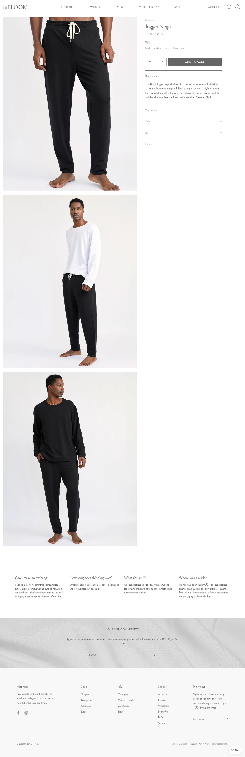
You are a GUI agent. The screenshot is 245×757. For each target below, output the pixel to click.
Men (120, 7)
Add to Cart (194, 61)
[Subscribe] (153, 654)
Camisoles (86, 706)
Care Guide (124, 706)
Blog (120, 711)
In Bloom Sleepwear (31, 743)
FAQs (161, 717)
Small (147, 48)
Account (215, 7)
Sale (177, 7)
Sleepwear (86, 694)
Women (96, 7)
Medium (157, 48)
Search (161, 723)
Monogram (123, 694)
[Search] (229, 7)
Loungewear (87, 700)
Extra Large (178, 48)
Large (167, 48)
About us (162, 694)
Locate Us (163, 711)
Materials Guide (126, 700)
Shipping (193, 743)
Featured (68, 7)
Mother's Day (149, 7)
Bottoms (149, 20)
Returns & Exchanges (220, 743)
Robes (84, 711)
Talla (147, 42)
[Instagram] (26, 712)
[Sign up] (226, 719)
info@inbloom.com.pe (39, 698)
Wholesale (163, 706)
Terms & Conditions (179, 743)
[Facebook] (18, 712)
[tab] (183, 76)
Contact (162, 700)
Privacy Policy (204, 743)
